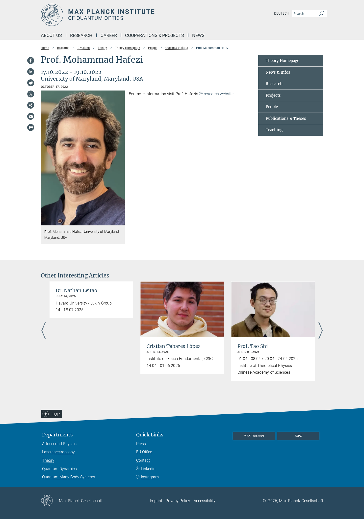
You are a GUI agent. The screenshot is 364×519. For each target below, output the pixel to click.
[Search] (322, 13)
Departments (57, 435)
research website (219, 94)
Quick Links (149, 435)
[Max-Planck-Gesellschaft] (50, 501)
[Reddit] (30, 83)
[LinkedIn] (30, 71)
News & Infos (278, 72)
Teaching (274, 129)
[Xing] (30, 105)
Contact (143, 460)
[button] (120, 221)
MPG (298, 436)
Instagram (150, 477)
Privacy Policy (178, 500)
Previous (43, 331)
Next (320, 331)
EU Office (144, 452)
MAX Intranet (254, 436)
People (272, 106)
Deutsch (281, 13)
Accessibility (204, 500)
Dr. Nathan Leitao (76, 290)
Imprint (156, 500)
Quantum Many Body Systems (68, 477)
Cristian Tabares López (174, 346)
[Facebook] (30, 60)
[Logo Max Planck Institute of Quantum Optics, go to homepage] (134, 15)
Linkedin (148, 468)
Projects (273, 95)
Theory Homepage (282, 60)
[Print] (30, 127)
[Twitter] (30, 94)
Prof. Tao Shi (252, 346)
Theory (48, 460)
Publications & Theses (286, 118)
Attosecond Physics (59, 443)
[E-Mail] (30, 116)
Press (141, 443)
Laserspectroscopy (58, 452)
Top (56, 414)
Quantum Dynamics (59, 468)
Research (274, 83)
